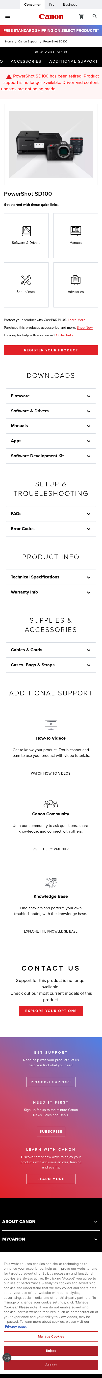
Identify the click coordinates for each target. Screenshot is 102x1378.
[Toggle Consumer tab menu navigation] (7, 16)
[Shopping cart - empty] (81, 16)
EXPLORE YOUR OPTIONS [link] (51, 1011)
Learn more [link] (51, 1179)
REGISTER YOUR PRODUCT (51, 350)
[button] (88, 650)
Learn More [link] (76, 320)
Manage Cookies (51, 1336)
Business (70, 4)
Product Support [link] (51, 1082)
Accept (51, 1365)
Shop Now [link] (85, 327)
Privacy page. (16, 1326)
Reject (51, 1351)
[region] (51, 1313)
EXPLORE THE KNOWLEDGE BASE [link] (50, 931)
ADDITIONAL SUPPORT (73, 61)
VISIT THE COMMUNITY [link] (50, 849)
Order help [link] (64, 335)
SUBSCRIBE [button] (51, 1131)
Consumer (32, 4)
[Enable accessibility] (6, 1357)
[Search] (95, 16)
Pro (51, 4)
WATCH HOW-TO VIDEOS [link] (50, 773)
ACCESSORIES (26, 61)
